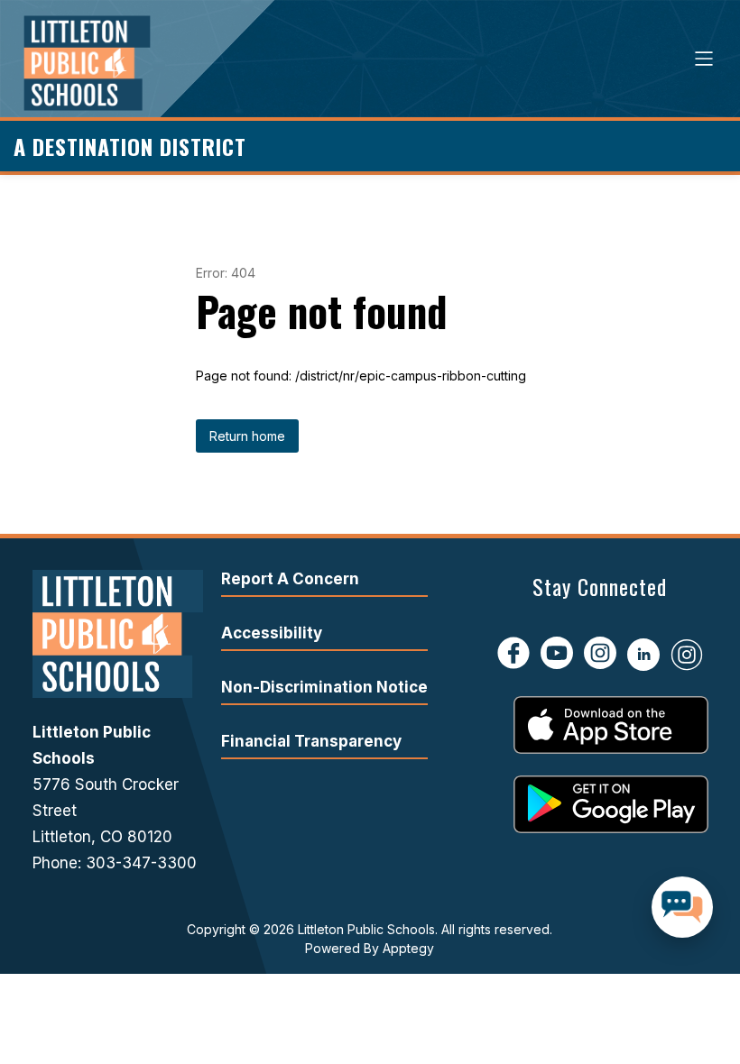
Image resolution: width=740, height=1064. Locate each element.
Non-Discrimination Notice (324, 687)
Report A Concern (290, 579)
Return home (247, 436)
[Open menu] (704, 59)
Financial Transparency (311, 741)
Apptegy (408, 948)
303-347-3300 (141, 863)
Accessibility (271, 633)
